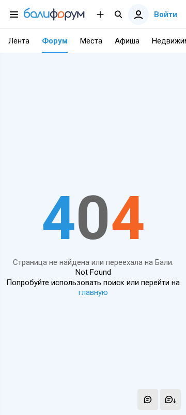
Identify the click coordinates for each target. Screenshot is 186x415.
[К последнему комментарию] (170, 399)
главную (93, 292)
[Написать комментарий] (147, 399)
